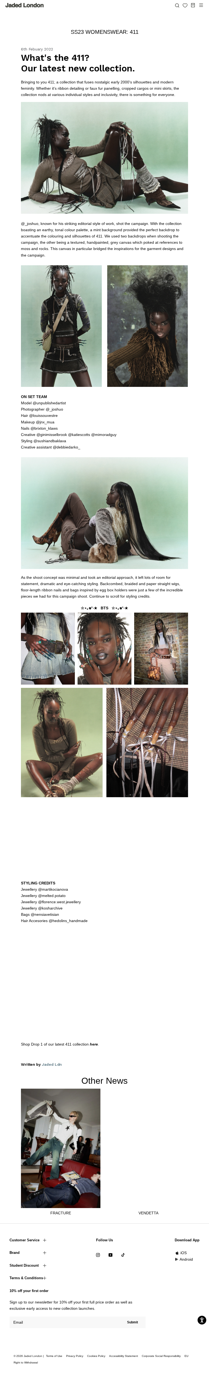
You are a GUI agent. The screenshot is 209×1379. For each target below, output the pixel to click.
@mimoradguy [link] (103, 434)
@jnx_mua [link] (45, 422)
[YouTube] (110, 1254)
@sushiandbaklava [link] (49, 441)
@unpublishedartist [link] (49, 403)
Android (186, 1259)
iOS (183, 1253)
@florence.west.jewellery (59, 902)
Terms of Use (54, 1355)
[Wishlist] (185, 5)
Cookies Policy (96, 1355)
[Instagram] (98, 1254)
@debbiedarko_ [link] (66, 447)
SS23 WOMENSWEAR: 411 (105, 32)
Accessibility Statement (123, 1355)
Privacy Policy (74, 1355)
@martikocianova (53, 889)
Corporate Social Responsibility (161, 1355)
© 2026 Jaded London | (29, 1355)
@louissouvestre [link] (43, 415)
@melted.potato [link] (52, 895)
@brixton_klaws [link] (44, 428)
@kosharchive (50, 908)
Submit (132, 1322)
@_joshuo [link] (54, 409)
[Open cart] (192, 5)
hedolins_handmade (70, 921)
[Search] (177, 5)
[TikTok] (123, 1254)
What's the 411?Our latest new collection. (78, 63)
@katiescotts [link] (79, 434)
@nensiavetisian (45, 914)
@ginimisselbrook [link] (51, 434)
